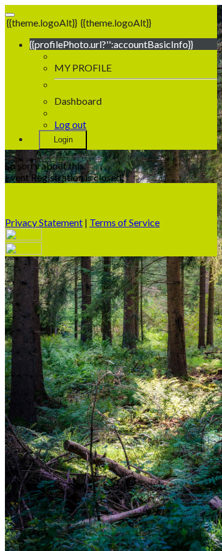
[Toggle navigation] (10, 15)
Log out (70, 124)
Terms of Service (124, 222)
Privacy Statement (44, 222)
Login (63, 139)
